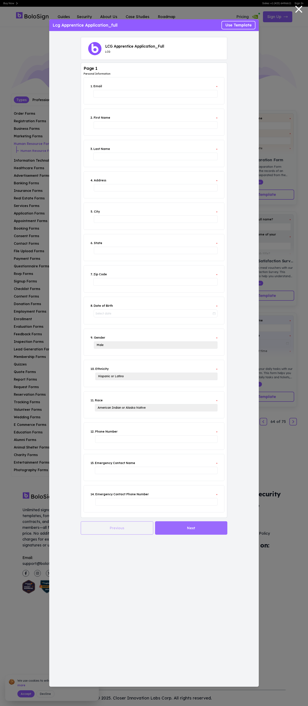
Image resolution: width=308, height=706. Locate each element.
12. (92, 431)
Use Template (238, 25)
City (97, 211)
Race (99, 400)
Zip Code (100, 274)
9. (92, 337)
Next (191, 528)
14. (92, 494)
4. (92, 180)
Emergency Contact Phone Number (122, 494)
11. (92, 400)
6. (92, 243)
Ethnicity (102, 369)
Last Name (101, 149)
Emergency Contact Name (115, 463)
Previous (117, 528)
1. (92, 86)
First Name (102, 118)
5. (92, 211)
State (98, 243)
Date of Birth (103, 306)
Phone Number (106, 431)
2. (92, 118)
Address (100, 180)
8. (92, 306)
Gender (99, 337)
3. (92, 149)
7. (92, 274)
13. (92, 463)
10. (92, 369)
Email (97, 86)
